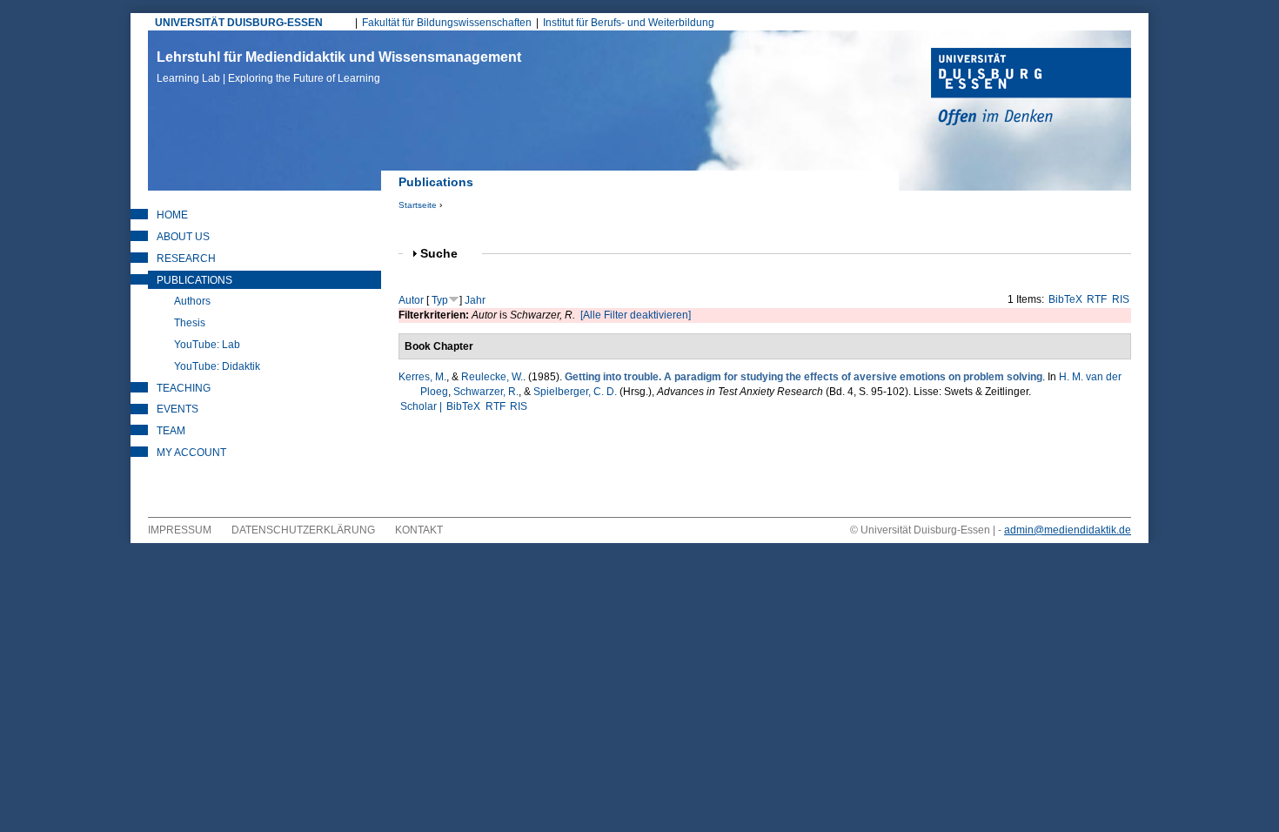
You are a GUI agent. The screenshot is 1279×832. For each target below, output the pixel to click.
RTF (1097, 299)
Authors (192, 301)
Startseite (417, 205)
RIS (1120, 299)
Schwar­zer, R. (486, 392)
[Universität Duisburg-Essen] (1031, 89)
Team (171, 431)
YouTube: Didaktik (217, 366)
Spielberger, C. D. (575, 392)
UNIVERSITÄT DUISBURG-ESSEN (239, 23)
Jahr (475, 300)
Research (186, 258)
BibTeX (1065, 299)
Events (177, 409)
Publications (194, 280)
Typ (440, 300)
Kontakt (419, 530)
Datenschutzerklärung (303, 530)
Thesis (189, 323)
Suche (446, 253)
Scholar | (422, 406)
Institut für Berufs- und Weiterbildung (628, 23)
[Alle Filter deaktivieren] (635, 315)
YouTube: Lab (207, 345)
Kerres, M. (422, 377)
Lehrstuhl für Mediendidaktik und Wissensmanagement (339, 67)
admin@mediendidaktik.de (1067, 530)
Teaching (184, 388)
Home (172, 215)
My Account (191, 452)
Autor (411, 300)
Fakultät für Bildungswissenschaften (447, 23)
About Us (183, 237)
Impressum (179, 530)
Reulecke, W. (492, 377)
